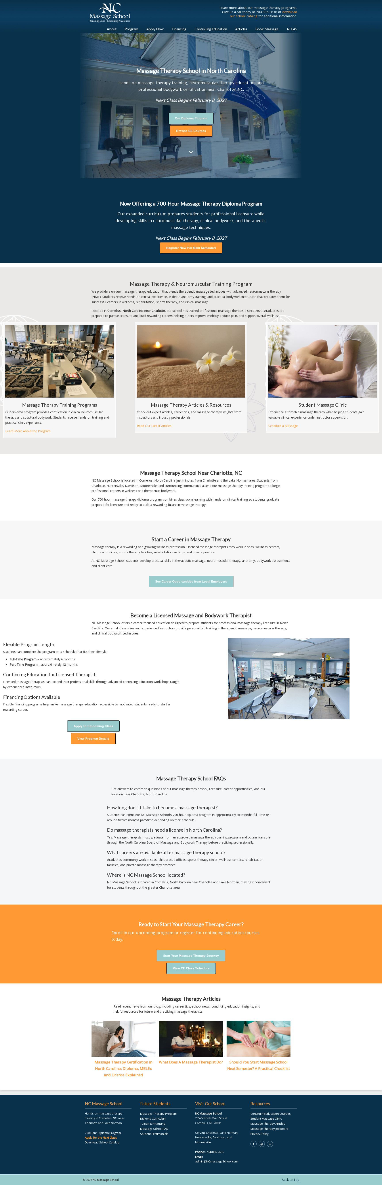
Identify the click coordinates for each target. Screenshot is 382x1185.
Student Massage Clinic (266, 1118)
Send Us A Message (346, 1134)
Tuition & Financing (152, 1124)
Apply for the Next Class (101, 1137)
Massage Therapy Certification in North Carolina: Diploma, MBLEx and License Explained (123, 1068)
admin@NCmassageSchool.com (216, 1161)
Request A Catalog (346, 1174)
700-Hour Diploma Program (103, 1133)
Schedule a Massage (283, 426)
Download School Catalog (102, 1142)
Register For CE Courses (346, 1163)
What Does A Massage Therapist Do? (191, 1062)
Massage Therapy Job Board (269, 1129)
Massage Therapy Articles (267, 1124)
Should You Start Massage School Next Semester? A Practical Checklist (258, 1065)
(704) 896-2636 (214, 1152)
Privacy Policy (259, 1134)
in (270, 1144)
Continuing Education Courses (270, 1114)
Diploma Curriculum (153, 1118)
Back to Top (290, 1179)
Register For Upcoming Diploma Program (346, 1148)
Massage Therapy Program (158, 1114)
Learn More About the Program (28, 431)
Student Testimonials (154, 1134)
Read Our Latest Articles (154, 426)
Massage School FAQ (154, 1129)
